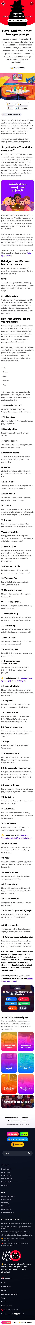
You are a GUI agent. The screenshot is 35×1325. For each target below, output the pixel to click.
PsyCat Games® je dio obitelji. (12, 1314)
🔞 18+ (10, 108)
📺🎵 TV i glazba (21, 108)
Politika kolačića (6, 1306)
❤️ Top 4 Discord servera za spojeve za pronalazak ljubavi (14, 1244)
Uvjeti (3, 1298)
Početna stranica (11, 1118)
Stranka (5, 1165)
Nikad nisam (5, 1172)
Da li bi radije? (6, 1182)
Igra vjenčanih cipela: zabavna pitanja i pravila (16, 1223)
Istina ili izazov (6, 1169)
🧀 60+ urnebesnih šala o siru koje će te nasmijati (14, 1239)
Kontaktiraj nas (6, 1286)
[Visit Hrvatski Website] (11, 1255)
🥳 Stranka (10, 104)
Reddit (14, 1008)
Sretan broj (5, 1203)
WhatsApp (25, 1003)
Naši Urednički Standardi (9, 1294)
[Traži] (32, 3)
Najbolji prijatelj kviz (8, 1196)
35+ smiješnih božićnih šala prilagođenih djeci (16, 1235)
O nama (3, 1282)
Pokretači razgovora (11, 1219)
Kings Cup (4, 1185)
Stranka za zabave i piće (17, 1121)
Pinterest (25, 999)
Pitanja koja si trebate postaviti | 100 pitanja (16, 1232)
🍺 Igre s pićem (23, 104)
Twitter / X (12, 1003)
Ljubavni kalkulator (7, 1212)
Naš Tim (4, 1290)
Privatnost (4, 1302)
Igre (3, 1192)
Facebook (12, 999)
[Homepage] (3, 3)
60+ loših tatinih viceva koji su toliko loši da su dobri (16, 1228)
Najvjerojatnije (6, 1175)
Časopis (25, 1118)
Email (24, 1008)
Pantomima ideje (6, 1179)
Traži (6, 1153)
